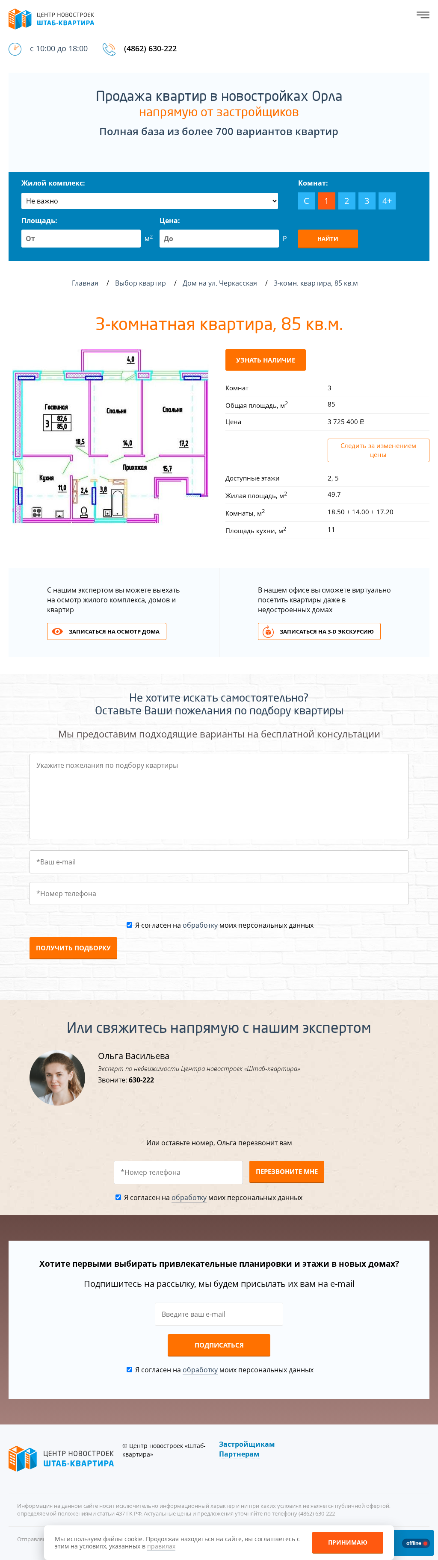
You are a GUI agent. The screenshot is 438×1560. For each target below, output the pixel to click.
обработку (200, 925)
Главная (85, 283)
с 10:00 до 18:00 (59, 48)
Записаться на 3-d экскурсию (327, 631)
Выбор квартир (141, 283)
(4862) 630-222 (150, 48)
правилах (161, 1546)
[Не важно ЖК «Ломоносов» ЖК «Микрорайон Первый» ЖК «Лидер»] (149, 201)
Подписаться (219, 1345)
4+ (387, 200)
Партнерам (239, 1454)
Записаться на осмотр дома (114, 631)
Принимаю (347, 1542)
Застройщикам (247, 1444)
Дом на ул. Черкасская (221, 283)
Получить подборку (73, 948)
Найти (327, 238)
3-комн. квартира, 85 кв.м (317, 283)
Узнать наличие (265, 360)
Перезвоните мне (287, 1171)
